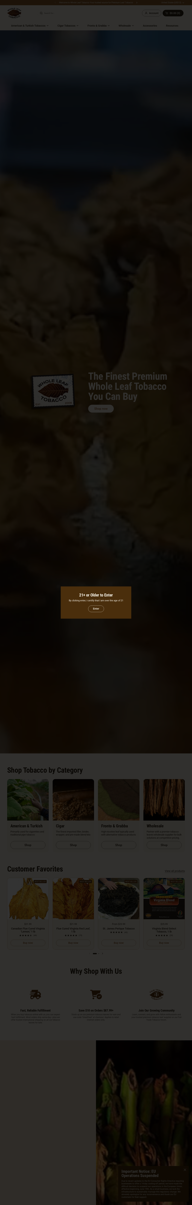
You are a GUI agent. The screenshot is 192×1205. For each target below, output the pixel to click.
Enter (96, 608)
